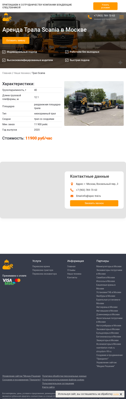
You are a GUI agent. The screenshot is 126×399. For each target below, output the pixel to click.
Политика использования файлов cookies (63, 380)
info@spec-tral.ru (91, 195)
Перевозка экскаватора (44, 274)
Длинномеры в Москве (108, 314)
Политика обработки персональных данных (64, 376)
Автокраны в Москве (107, 307)
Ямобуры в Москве (105, 296)
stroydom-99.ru (103, 351)
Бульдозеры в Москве (107, 333)
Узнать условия (105, 6)
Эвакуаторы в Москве (107, 340)
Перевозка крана (41, 266)
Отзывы (71, 270)
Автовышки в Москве (107, 311)
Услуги (36, 261)
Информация (75, 261)
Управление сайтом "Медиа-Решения (21, 376)
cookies (117, 394)
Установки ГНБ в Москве (108, 292)
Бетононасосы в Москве (108, 336)
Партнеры (102, 261)
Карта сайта (48, 387)
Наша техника (22, 73)
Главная (6, 73)
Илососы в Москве (105, 281)
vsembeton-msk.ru (105, 347)
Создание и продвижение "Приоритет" (21, 380)
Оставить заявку (15, 40)
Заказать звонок (94, 203)
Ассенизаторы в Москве (108, 344)
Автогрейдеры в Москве (108, 325)
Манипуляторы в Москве (109, 266)
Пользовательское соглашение (58, 383)
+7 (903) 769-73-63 (104, 15)
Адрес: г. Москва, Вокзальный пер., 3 (97, 183)
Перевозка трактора (42, 270)
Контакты (72, 277)
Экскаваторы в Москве (108, 329)
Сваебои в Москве (105, 277)
